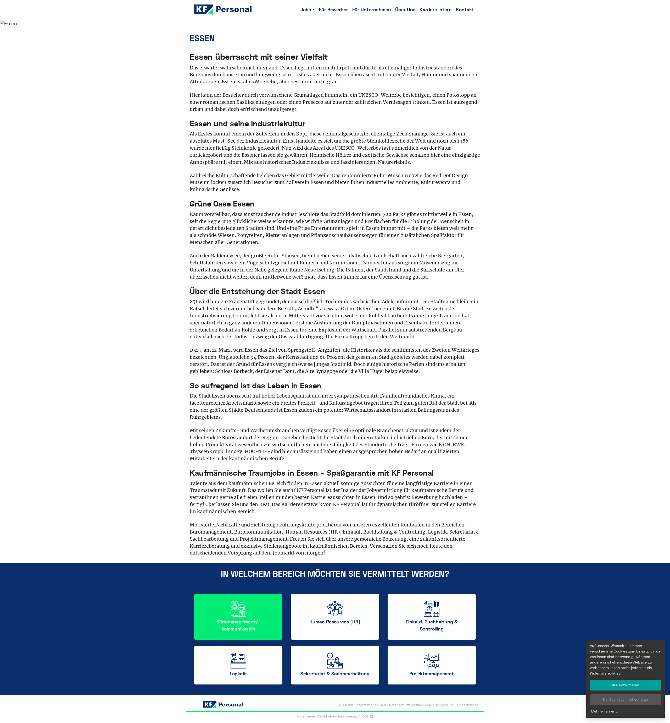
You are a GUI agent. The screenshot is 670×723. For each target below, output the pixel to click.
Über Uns (405, 10)
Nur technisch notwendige (625, 699)
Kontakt (465, 10)
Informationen (367, 705)
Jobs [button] (305, 10)
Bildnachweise (467, 705)
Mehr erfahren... (604, 711)
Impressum (445, 705)
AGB (384, 705)
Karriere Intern (436, 10)
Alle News (346, 705)
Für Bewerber (333, 10)
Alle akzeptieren (625, 685)
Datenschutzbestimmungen (411, 705)
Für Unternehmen (371, 10)
